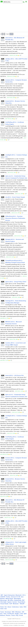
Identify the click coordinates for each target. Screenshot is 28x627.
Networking (17, 600)
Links (21, 613)
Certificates (10, 613)
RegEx (17, 613)
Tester (2, 612)
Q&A (25, 613)
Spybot (9, 602)
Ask (5, 608)
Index (21, 607)
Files (5, 613)
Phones (8, 615)
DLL (1, 613)
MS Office (11, 600)
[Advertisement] (14, 18)
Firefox (8, 596)
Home (2, 607)
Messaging (17, 598)
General (13, 596)
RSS (25, 607)
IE (17, 596)
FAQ (17, 615)
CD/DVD (2, 596)
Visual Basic (21, 602)
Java (22, 596)
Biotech (2, 615)
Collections (15, 607)
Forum (21, 615)
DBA (13, 612)
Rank (11, 34)
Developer (8, 612)
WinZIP (22, 603)
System (14, 602)
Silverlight (3, 602)
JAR (23, 612)
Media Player (9, 598)
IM (19, 596)
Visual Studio (4, 603)
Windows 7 (16, 603)
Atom (2, 608)
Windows (18, 612)
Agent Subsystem (9, 595)
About (9, 607)
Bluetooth (19, 595)
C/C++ (24, 595)
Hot (6, 607)
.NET (1, 595)
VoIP (10, 603)
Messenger (3, 600)
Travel (13, 615)
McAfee (2, 598)
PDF (23, 600)
